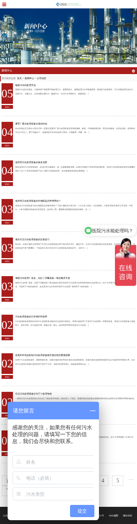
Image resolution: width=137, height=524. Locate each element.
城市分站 (127, 515)
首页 (19, 78)
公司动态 (41, 78)
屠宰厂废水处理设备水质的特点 (31, 124)
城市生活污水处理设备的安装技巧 (32, 239)
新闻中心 (29, 78)
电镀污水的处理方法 (25, 85)
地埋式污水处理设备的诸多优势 (31, 162)
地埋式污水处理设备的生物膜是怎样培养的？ (38, 201)
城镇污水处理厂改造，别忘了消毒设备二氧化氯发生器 (42, 278)
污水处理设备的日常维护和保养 (31, 316)
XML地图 (113, 515)
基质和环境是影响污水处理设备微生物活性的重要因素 (42, 355)
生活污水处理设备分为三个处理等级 (33, 394)
